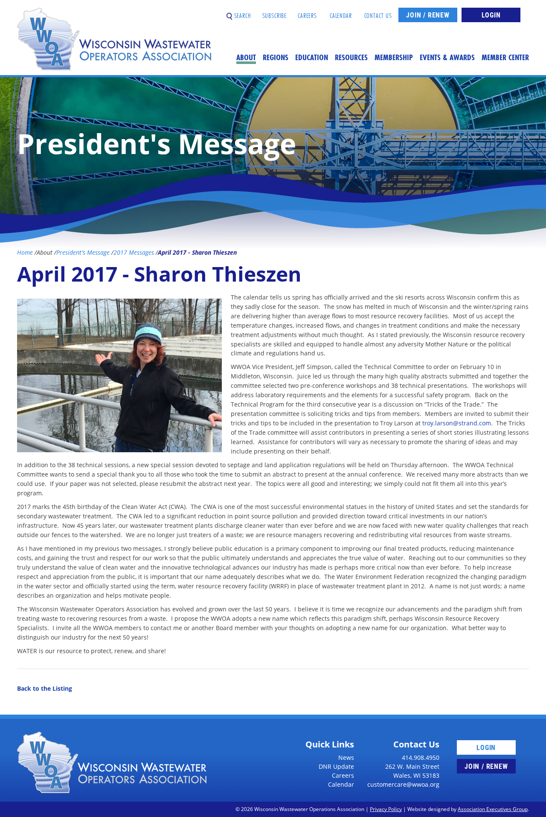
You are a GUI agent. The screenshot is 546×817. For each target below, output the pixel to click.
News (346, 757)
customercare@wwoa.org (403, 784)
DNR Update (336, 766)
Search (241, 12)
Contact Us (378, 12)
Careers (307, 12)
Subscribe (274, 12)
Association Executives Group (493, 809)
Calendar (341, 12)
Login (491, 14)
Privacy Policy (386, 809)
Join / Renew (428, 14)
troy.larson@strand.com (456, 423)
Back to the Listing (44, 688)
